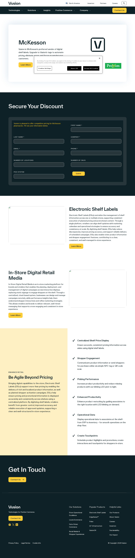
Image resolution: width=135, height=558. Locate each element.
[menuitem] (74, 3)
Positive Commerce (64, 10)
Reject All (74, 68)
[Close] (99, 58)
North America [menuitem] (74, 3)
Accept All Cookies (91, 68)
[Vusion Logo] (14, 3)
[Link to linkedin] (17, 524)
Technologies (14, 10)
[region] (68, 65)
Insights (47, 10)
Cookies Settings (44, 68)
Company (84, 10)
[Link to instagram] (9, 524)
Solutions (32, 10)
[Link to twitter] (13, 524)
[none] (74, 3)
